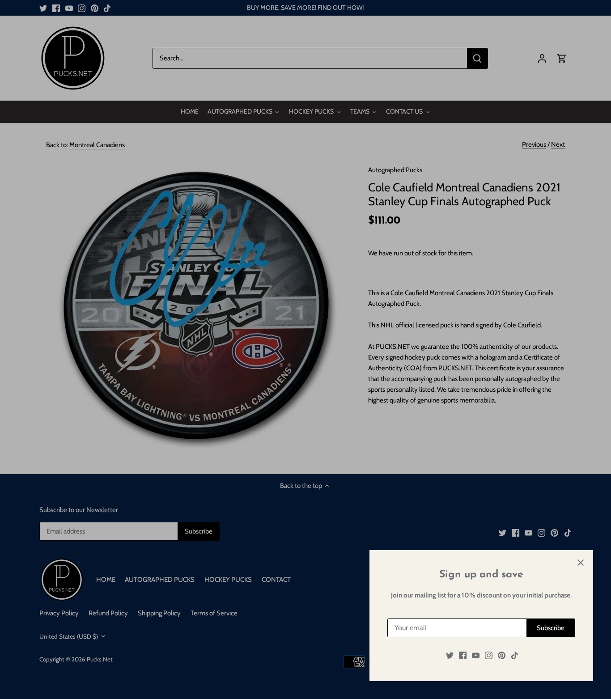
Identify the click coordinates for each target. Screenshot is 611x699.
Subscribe (550, 628)
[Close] (580, 562)
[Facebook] (463, 655)
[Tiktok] (514, 655)
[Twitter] (450, 655)
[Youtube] (475, 655)
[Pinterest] (501, 655)
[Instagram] (488, 655)
